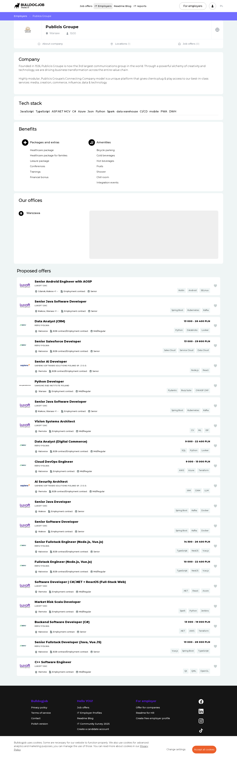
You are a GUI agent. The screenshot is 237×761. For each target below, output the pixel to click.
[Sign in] (212, 6)
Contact (35, 718)
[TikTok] (201, 730)
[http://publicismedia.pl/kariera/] (217, 30)
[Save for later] (215, 286)
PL (221, 6)
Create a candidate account (93, 729)
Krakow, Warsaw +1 (47, 311)
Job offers (86, 6)
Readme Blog (122, 6)
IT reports (140, 6)
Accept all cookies (204, 749)
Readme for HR (145, 712)
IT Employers (103, 6)
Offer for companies (148, 707)
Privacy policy (39, 707)
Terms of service (41, 712)
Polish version (39, 723)
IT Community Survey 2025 (93, 723)
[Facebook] (201, 701)
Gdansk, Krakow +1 (47, 291)
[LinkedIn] (201, 711)
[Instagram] (201, 721)
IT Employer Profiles (89, 712)
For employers (192, 6)
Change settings (176, 749)
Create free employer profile (153, 718)
